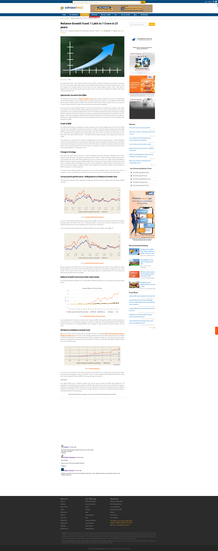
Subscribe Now (109, 283)
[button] (109, 266)
